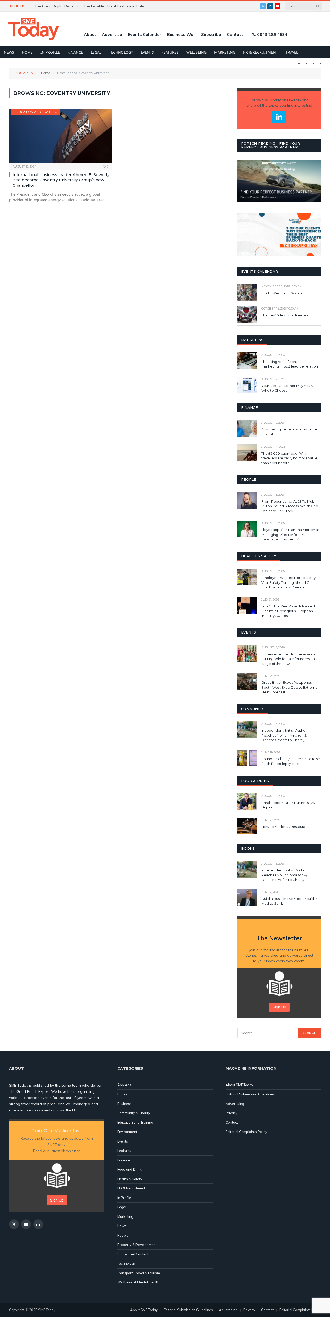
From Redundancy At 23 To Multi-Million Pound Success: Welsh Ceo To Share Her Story (289, 506)
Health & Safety (129, 1179)
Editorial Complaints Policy (246, 1132)
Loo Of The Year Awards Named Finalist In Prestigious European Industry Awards (288, 611)
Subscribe (211, 34)
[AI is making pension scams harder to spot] (247, 428)
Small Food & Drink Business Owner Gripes (291, 805)
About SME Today (239, 1085)
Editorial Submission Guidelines (250, 1094)
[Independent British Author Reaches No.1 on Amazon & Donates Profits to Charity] (247, 729)
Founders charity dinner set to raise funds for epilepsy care (290, 761)
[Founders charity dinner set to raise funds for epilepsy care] (247, 758)
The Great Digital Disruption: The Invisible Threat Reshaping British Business (93, 6)
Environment (127, 1132)
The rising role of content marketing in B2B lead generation (290, 364)
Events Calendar (144, 34)
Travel (292, 52)
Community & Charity (133, 1113)
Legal (96, 52)
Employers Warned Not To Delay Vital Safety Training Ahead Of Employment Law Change (288, 582)
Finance (75, 52)
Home (27, 52)
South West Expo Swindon (283, 293)
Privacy (231, 1113)
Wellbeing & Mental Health (138, 1282)
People (123, 1235)
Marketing (224, 52)
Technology (121, 52)
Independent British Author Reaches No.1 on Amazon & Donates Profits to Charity (284, 735)
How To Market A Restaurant (285, 826)
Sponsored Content (132, 1254)
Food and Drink (129, 1169)
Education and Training (35, 112)
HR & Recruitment (260, 52)
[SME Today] (33, 29)
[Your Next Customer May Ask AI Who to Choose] (247, 385)
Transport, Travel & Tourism (138, 1273)
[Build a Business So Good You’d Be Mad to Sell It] (247, 897)
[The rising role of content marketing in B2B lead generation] (247, 360)
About (90, 34)
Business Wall (181, 34)
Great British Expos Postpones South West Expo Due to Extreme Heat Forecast (289, 687)
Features (170, 52)
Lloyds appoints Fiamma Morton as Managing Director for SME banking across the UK (290, 534)
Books (122, 1094)
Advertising (235, 1104)
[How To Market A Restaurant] (247, 826)
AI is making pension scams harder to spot (290, 431)
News (9, 52)
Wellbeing (196, 52)
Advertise (112, 34)
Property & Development (137, 1245)
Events (147, 52)
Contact (235, 34)
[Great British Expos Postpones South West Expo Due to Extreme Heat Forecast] (247, 681)
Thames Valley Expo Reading (285, 315)
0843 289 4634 (272, 34)
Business (124, 1104)
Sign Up (279, 1007)
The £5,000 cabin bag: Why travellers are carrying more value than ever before (289, 458)
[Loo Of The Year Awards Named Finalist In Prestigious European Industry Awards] (247, 605)
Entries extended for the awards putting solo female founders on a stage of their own (289, 659)
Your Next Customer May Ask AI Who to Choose (287, 388)
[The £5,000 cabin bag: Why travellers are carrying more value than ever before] (247, 452)
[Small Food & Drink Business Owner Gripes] (247, 801)
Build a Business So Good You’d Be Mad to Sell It (290, 901)
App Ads (124, 1085)
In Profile (50, 52)
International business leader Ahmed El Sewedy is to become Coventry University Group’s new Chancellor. (61, 180)
